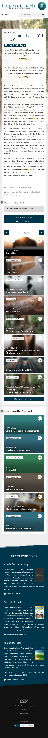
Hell (23, 725)
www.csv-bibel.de (14, 594)
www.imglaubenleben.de (16, 679)
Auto (17, 725)
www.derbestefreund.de (16, 634)
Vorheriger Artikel (25, 217)
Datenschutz (24, 713)
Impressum (24, 709)
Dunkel (30, 725)
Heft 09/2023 (24, 232)
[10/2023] (41, 232)
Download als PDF (24, 399)
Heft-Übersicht (25, 221)
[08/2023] (6, 232)
